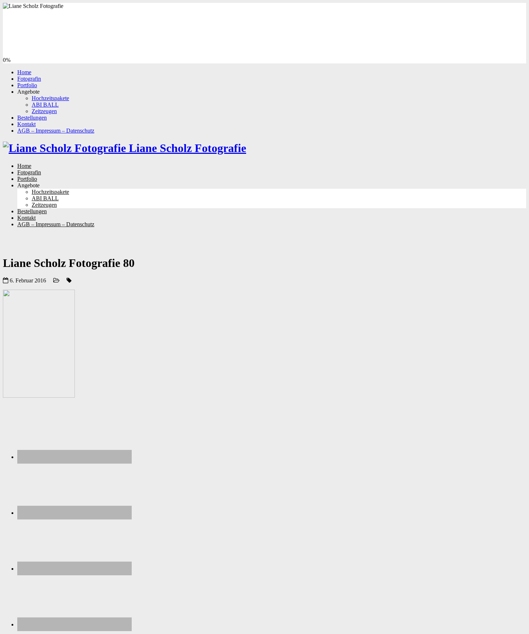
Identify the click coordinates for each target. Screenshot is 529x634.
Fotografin (29, 79)
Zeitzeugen (44, 111)
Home (24, 72)
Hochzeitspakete (50, 98)
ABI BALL (45, 105)
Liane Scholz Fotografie (186, 148)
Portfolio (27, 85)
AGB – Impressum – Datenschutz (55, 131)
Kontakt (26, 124)
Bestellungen (32, 118)
